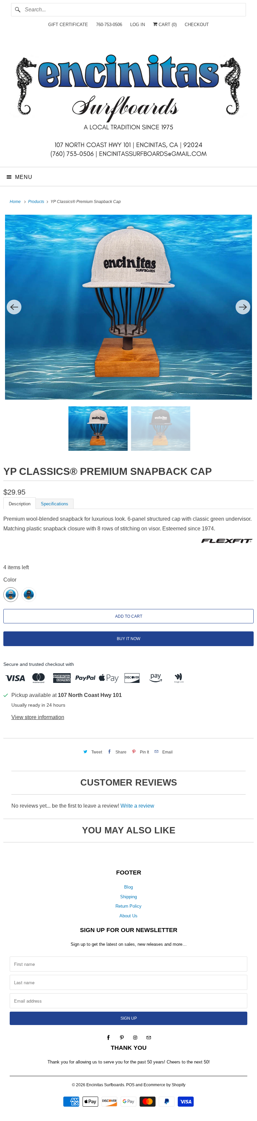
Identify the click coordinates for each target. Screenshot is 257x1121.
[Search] (17, 9)
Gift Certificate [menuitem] (68, 24)
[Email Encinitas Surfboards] (148, 1037)
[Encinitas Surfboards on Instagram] (135, 1037)
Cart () (167, 24)
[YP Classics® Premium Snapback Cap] (128, 307)
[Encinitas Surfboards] (128, 101)
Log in (137, 24)
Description (19, 503)
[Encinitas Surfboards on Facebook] (108, 1037)
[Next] (243, 307)
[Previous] (14, 307)
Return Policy (128, 906)
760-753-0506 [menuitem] (109, 24)
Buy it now (128, 638)
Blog (128, 887)
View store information (37, 717)
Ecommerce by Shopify (164, 1085)
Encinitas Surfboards (105, 1085)
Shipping (128, 896)
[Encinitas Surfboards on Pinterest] (121, 1037)
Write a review (137, 806)
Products (36, 201)
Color (9, 580)
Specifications (54, 503)
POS (130, 1085)
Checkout (197, 24)
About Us (128, 915)
